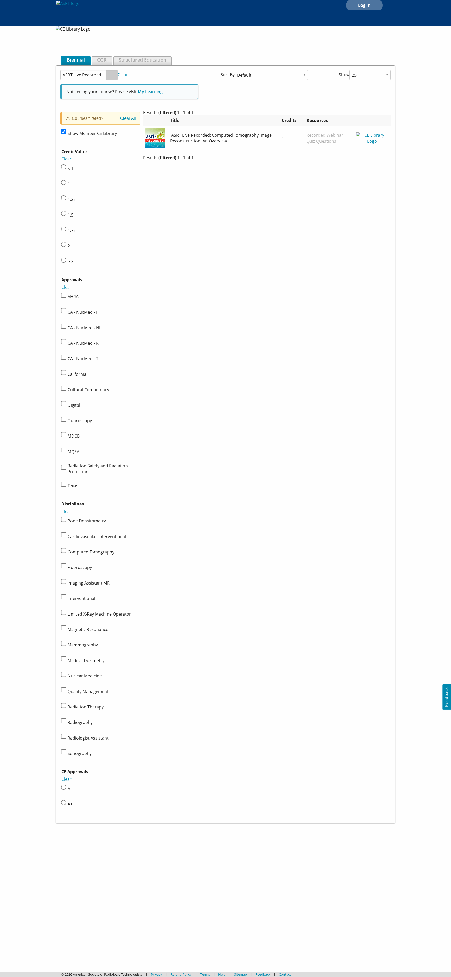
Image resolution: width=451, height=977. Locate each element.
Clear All (128, 118)
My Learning (150, 91)
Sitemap (240, 974)
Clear (123, 74)
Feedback (263, 974)
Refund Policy (181, 974)
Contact (285, 974)
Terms (205, 974)
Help (221, 974)
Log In (364, 5)
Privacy (156, 974)
